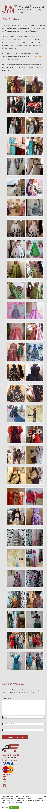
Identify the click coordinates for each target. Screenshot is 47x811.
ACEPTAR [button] (14, 807)
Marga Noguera (31, 6)
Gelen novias (38, 56)
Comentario (7, 698)
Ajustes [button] (5, 807)
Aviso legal (6, 792)
